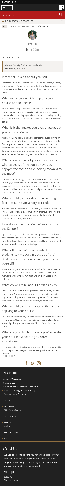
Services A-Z (8, 406)
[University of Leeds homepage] (61, 7)
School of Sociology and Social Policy (19, 390)
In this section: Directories (19, 21)
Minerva (7, 422)
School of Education (12, 379)
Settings (8, 476)
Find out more (11, 480)
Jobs (5, 438)
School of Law (9, 382)
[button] (60, 15)
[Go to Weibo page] (32, 363)
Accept (9, 471)
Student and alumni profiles (23, 26)
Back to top (8, 356)
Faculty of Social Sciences (14, 394)
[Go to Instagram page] (39, 363)
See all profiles (12, 57)
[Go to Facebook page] (26, 363)
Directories (8, 15)
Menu (8, 7)
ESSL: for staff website (13, 410)
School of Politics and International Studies (21, 386)
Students (7, 426)
